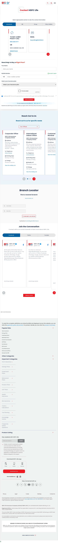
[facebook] (17, 484)
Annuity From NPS (5, 353)
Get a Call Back (29, 99)
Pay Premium (4, 344)
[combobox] (10, 440)
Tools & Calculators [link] (5, 407)
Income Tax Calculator (6, 339)
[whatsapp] (40, 484)
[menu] (55, 3)
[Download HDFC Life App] (17, 476)
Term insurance (5, 331)
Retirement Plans (5, 337)
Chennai (37, 221)
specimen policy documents (15, 325)
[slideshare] (36, 484)
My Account (4, 346)
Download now (14, 471)
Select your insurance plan (9, 81)
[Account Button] (51, 3)
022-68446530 (39, 499)
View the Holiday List (10, 165)
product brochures (50, 325)
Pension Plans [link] (6, 385)
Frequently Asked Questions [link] (5, 425)
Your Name (5, 65)
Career (27, 494)
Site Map (39, 494)
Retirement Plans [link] (5, 379)
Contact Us (52, 494)
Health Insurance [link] (5, 395)
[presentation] (48, 54)
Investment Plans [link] (5, 372)
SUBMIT (21, 440)
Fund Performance (6, 348)
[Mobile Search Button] (47, 3)
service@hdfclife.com (30, 499)
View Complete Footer (28, 535)
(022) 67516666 (8, 153)
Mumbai (27, 221)
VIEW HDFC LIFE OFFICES (29, 216)
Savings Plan (4, 333)
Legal (16, 494)
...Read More (44, 105)
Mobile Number (29, 73)
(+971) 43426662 (30, 155)
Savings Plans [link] (6, 367)
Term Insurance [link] (6, 362)
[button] (27, 178)
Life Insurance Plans (6, 350)
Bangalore (31, 221)
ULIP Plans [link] (5, 389)
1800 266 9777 (14, 42)
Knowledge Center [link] (5, 418)
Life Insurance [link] (6, 401)
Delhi (34, 221)
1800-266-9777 (37, 103)
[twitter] (25, 484)
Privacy (4, 494)
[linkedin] (21, 484)
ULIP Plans (4, 342)
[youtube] (29, 484)
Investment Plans (5, 335)
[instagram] (32, 484)
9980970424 (14, 51)
